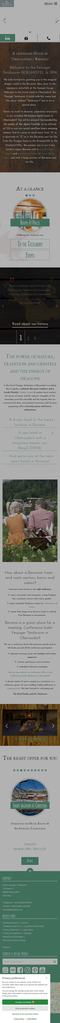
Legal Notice (32, 1019)
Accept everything (23, 1002)
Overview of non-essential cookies (25, 1014)
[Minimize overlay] (46, 978)
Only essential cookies (25, 1008)
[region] (25, 989)
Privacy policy (19, 1019)
